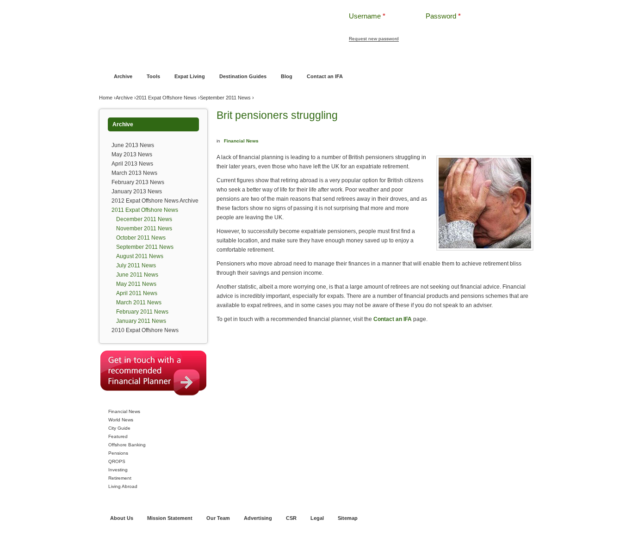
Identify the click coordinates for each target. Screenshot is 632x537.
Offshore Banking (195, 59)
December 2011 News (144, 219)
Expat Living (189, 76)
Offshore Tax (433, 59)
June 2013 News (133, 145)
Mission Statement (169, 518)
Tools (153, 76)
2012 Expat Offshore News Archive (155, 201)
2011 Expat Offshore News (166, 97)
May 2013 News (132, 154)
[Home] (209, 23)
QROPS (116, 461)
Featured (118, 436)
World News (120, 419)
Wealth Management (340, 59)
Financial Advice (146, 59)
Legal (317, 518)
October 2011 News (141, 238)
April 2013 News (132, 163)
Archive (123, 76)
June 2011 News (137, 275)
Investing (118, 469)
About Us (121, 518)
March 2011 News (138, 302)
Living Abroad (122, 486)
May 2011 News (136, 284)
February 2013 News (138, 182)
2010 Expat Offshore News (145, 330)
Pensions (118, 453)
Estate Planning (391, 59)
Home (112, 59)
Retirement (119, 478)
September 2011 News (225, 97)
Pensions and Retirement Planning (266, 59)
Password (443, 15)
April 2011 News (136, 293)
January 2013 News (137, 191)
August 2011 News (139, 256)
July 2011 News (136, 265)
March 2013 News (134, 173)
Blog (286, 76)
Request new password (374, 38)
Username (367, 15)
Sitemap (348, 518)
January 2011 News (141, 321)
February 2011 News (142, 312)
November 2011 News (144, 228)
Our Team (218, 518)
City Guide (119, 428)
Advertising (258, 518)
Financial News (124, 411)
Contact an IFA (325, 76)
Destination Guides (242, 76)
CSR (291, 518)
